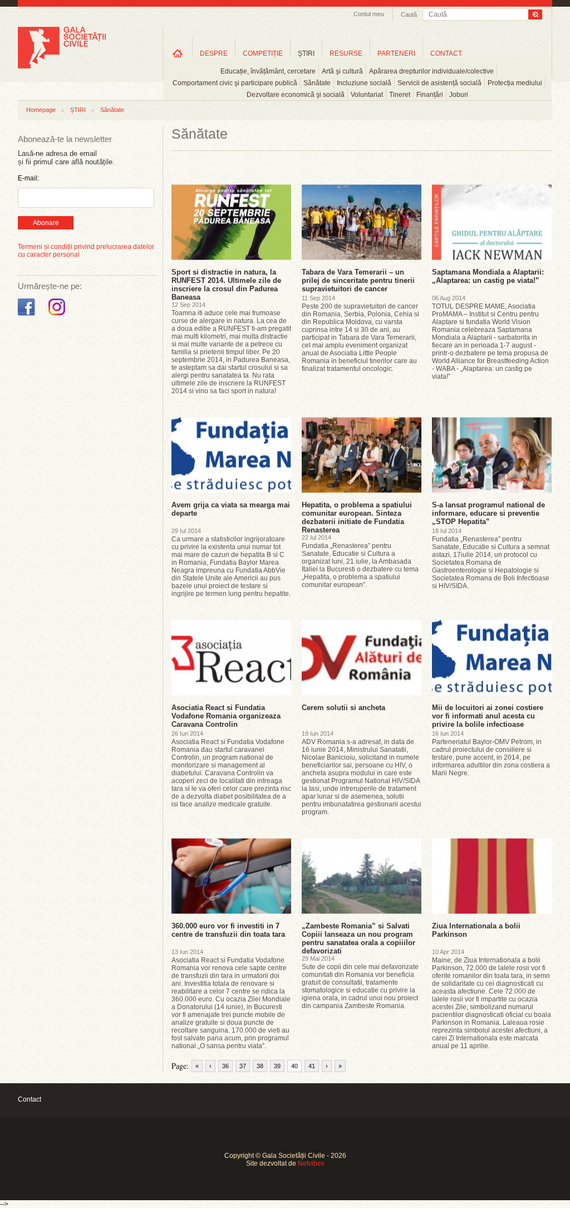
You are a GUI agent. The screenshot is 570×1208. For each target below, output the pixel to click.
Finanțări (429, 95)
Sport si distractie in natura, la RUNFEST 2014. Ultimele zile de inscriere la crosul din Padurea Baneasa (226, 284)
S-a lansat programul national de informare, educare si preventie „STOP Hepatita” (488, 513)
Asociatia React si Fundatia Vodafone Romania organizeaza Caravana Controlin (226, 715)
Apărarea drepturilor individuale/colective (431, 71)
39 (277, 1066)
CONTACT (446, 53)
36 (225, 1066)
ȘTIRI (78, 109)
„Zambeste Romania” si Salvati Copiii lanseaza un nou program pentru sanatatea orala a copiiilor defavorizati (358, 938)
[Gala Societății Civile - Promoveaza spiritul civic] (62, 66)
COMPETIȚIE (263, 53)
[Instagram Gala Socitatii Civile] (58, 316)
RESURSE (346, 53)
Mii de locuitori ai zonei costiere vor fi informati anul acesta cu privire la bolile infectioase (487, 715)
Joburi (458, 95)
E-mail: (28, 178)
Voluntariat (367, 95)
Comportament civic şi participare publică (235, 83)
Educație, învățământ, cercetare (268, 71)
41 (311, 1066)
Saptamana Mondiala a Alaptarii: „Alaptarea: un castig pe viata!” (488, 276)
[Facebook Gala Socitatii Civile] (27, 316)
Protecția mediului (515, 83)
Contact (29, 1099)
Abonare (46, 223)
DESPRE (214, 53)
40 (294, 1066)
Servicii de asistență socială (439, 83)
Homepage (41, 109)
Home (178, 53)
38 (260, 1066)
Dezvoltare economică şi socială (296, 95)
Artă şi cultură (342, 71)
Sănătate (317, 83)
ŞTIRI (306, 53)
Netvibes (311, 1163)
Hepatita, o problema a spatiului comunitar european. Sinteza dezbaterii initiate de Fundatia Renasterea (357, 517)
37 (242, 1066)
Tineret (399, 95)
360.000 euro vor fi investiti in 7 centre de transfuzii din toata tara (228, 930)
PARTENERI (396, 53)
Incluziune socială (364, 83)
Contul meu (368, 14)
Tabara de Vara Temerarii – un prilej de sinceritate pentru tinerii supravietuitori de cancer (358, 280)
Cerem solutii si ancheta (343, 707)
